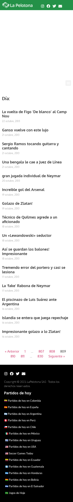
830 (40, 356)
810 (13, 356)
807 (41, 351)
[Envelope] (60, 6)
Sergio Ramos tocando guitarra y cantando (30, 146)
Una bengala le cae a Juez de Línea (32, 162)
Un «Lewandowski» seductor (27, 235)
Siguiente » (56, 356)
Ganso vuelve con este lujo (25, 130)
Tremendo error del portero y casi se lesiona (33, 269)
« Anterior (12, 351)
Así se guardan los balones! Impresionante (25, 251)
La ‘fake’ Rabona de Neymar (26, 285)
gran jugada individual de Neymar (31, 176)
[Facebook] (48, 6)
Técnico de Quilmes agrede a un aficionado (29, 219)
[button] (68, 83)
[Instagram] (42, 6)
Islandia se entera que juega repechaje (35, 317)
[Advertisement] (36, 41)
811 (23, 356)
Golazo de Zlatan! (17, 203)
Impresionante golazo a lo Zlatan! (31, 331)
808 (52, 351)
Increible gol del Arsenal (23, 189)
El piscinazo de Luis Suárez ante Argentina (29, 301)
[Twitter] (54, 6)
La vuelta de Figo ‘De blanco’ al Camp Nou (34, 113)
